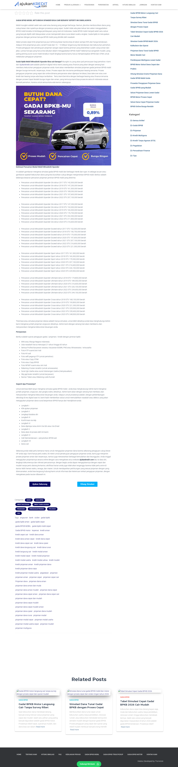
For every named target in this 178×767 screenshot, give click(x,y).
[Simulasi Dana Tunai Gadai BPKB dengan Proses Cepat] (89, 692)
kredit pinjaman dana (42, 564)
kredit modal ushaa (40, 560)
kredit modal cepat (22, 556)
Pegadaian (21, 509)
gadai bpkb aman (22, 522)
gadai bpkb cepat (38, 522)
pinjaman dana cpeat (23, 611)
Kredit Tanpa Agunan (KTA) (144, 141)
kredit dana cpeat (41, 543)
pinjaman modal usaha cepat (27, 624)
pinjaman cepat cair (51, 577)
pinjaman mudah (47, 624)
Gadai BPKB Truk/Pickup (113, 754)
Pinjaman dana (21, 581)
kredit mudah (54, 560)
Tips (18, 513)
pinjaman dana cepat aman (26, 594)
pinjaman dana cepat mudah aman (29, 607)
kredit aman (45, 530)
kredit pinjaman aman (24, 564)
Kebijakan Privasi (73, 754)
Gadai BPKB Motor (134, 754)
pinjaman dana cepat (48, 590)
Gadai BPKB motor (23, 530)
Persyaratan (103, 5)
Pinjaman (52, 509)
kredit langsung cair (23, 552)
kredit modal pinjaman (41, 556)
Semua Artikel (139, 120)
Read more (40, 727)
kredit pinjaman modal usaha (27, 573)
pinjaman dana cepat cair (49, 594)
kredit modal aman (40, 552)
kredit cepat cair (21, 535)
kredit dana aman (37, 535)
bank (31, 518)
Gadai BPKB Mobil (92, 754)
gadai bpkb (45, 518)
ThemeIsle (159, 761)
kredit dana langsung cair (25, 547)
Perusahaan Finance (37, 509)
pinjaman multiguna (23, 628)
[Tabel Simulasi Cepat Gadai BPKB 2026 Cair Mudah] (135, 691)
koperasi (35, 530)
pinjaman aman (21, 577)
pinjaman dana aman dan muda (28, 586)
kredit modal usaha (23, 560)
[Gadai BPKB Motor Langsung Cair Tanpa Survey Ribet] (38, 692)
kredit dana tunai (44, 547)
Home (58, 5)
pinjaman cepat (35, 577)
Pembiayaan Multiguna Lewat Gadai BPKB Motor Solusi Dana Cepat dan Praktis (145, 64)
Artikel (116, 5)
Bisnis (29, 500)
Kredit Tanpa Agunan (41, 504)
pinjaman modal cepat (24, 620)
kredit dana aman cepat (25, 539)
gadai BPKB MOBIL (23, 526)
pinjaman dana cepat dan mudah (28, 598)
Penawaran (89, 5)
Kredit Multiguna (23, 504)
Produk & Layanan (71, 5)
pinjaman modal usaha (44, 620)
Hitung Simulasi (128, 5)
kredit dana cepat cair (24, 543)
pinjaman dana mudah (43, 611)
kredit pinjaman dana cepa (26, 569)
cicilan (37, 518)
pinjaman (54, 573)
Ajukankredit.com (27, 65)
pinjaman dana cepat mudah (27, 603)
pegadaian (44, 573)
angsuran (24, 518)
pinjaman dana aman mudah (27, 590)
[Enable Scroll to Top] (173, 762)
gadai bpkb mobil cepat (41, 526)
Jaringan (143, 5)
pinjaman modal (39, 615)
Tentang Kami (31, 754)
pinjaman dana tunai (23, 615)
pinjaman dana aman (37, 581)
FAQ (60, 754)
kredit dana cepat (43, 539)
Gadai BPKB (39, 500)
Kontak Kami (156, 5)
